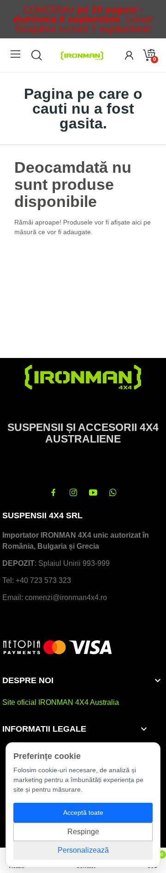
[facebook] (53, 492)
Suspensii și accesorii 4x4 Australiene (83, 433)
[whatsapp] (113, 492)
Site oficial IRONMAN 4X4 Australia (60, 702)
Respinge (83, 832)
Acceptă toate (83, 812)
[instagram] (73, 492)
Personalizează (83, 850)
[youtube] (93, 492)
